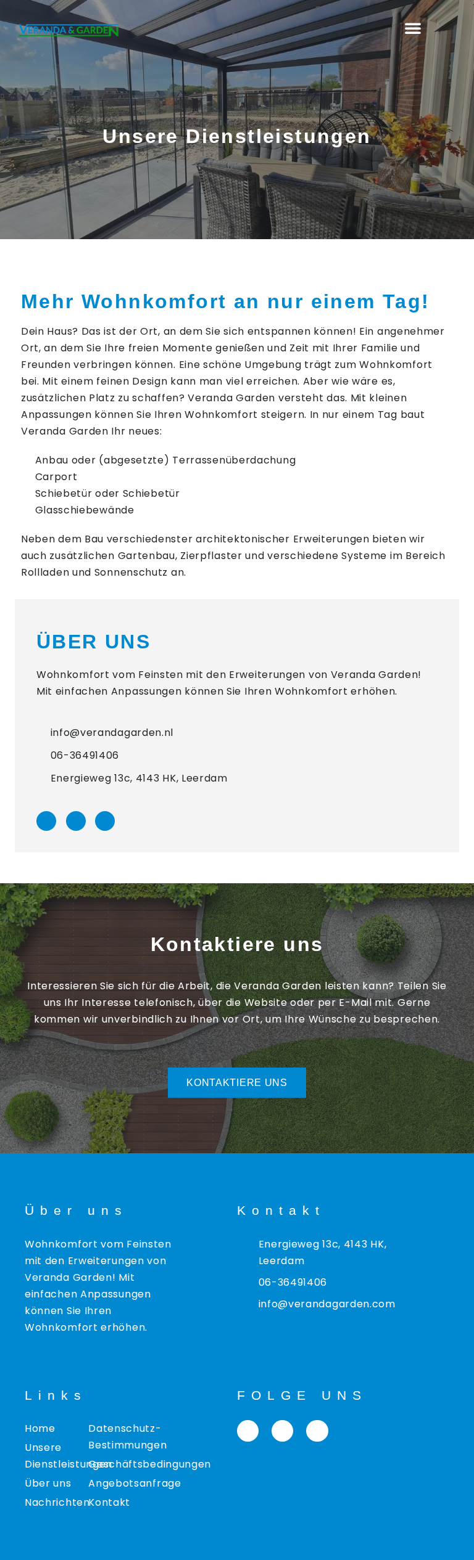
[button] (413, 28)
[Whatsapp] (105, 821)
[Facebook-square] (248, 1431)
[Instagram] (76, 821)
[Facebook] (46, 821)
